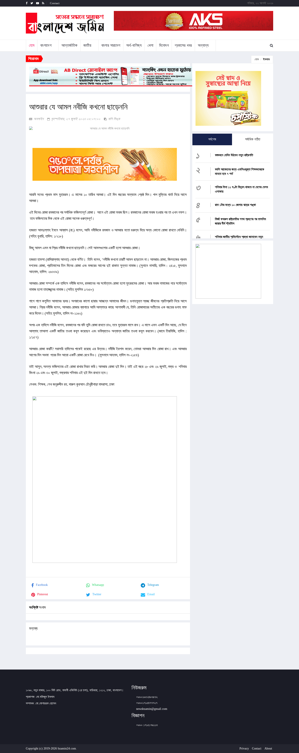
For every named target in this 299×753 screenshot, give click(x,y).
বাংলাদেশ (45, 45)
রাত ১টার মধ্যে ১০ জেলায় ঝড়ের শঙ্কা (235, 205)
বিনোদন (164, 45)
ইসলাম (266, 59)
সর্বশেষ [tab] (212, 139)
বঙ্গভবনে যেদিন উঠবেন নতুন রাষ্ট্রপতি (234, 155)
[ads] (228, 271)
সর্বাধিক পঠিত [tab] (252, 139)
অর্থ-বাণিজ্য (134, 45)
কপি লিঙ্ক (113, 119)
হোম (31, 45)
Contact (55, 3)
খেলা (150, 45)
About (268, 748)
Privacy (244, 748)
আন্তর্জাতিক (69, 45)
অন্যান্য (203, 45)
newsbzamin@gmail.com (151, 708)
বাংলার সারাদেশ (110, 45)
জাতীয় (87, 45)
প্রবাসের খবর (183, 45)
